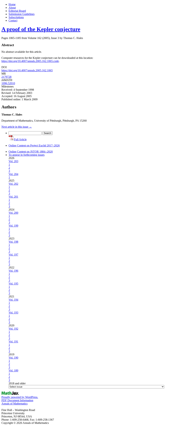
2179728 (6, 76)
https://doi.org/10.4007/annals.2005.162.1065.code (30, 61)
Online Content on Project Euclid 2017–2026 (34, 145)
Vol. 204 (13, 174)
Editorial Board (17, 10)
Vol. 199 (13, 225)
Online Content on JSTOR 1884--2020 (31, 151)
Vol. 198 (13, 241)
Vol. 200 (13, 212)
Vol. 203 (13, 161)
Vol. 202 (13, 183)
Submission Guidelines (21, 14)
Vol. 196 (13, 270)
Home (12, 4)
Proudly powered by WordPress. (19, 397)
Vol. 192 (13, 328)
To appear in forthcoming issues (26, 154)
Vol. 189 (13, 370)
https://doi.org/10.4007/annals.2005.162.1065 (27, 70)
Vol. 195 (13, 283)
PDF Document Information (17, 400)
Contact (13, 20)
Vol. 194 (13, 299)
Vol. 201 (13, 196)
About (12, 7)
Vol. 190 (13, 357)
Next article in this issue (16, 126)
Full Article (20, 139)
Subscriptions (16, 17)
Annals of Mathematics (14, 403)
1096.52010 (8, 83)
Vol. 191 (13, 341)
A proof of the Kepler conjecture (40, 29)
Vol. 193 (13, 312)
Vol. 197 (13, 254)
